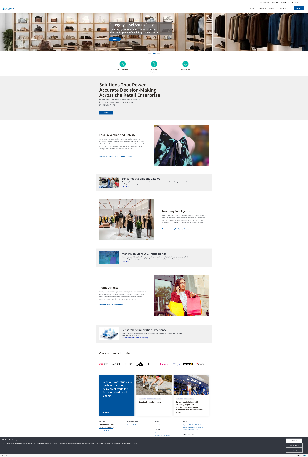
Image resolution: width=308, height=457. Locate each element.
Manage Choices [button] (294, 445)
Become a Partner (285, 2)
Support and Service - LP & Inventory (193, 427)
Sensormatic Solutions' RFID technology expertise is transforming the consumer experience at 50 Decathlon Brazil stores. (189, 407)
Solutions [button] (252, 8)
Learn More (114, 39)
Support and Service (264, 2)
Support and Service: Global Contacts (193, 425)
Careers (157, 433)
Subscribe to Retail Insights (162, 435)
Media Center (275, 2)
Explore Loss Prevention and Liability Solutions (115, 157)
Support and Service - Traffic (190, 429)
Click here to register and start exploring (135, 338)
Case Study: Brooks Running (150, 402)
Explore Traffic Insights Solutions (111, 305)
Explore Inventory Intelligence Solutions (176, 229)
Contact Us (299, 8)
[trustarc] (303, 455)
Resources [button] (272, 8)
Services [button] (262, 8)
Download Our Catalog (133, 425)
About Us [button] (283, 8)
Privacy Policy (5, 455)
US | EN (296, 2)
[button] (3, 32)
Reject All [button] (294, 450)
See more (106, 412)
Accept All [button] (294, 440)
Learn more (106, 112)
